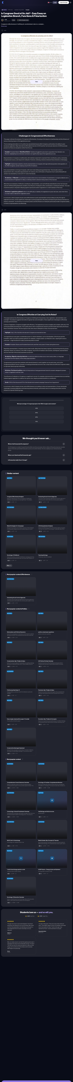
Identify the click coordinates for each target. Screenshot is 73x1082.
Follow (13, 20)
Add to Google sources (23, 20)
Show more (4, 26)
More (8, 565)
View (36, 81)
